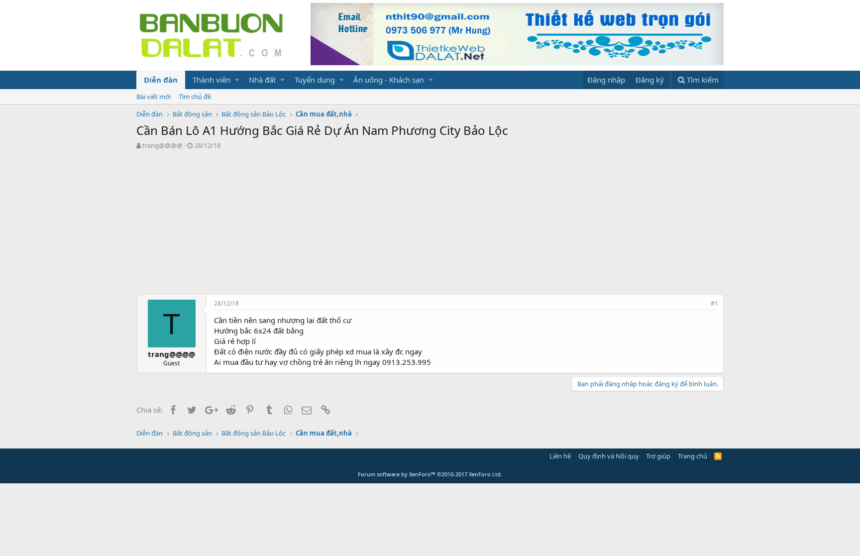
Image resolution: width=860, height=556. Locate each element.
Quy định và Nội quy (608, 455)
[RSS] (718, 455)
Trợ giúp (658, 455)
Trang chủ (692, 455)
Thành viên (211, 80)
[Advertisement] (430, 224)
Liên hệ (560, 455)
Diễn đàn (161, 80)
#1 (714, 303)
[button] (237, 80)
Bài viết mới (153, 96)
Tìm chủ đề (195, 96)
